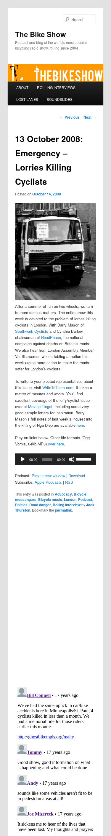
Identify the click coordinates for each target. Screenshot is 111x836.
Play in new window (48, 475)
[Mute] (72, 459)
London (70, 499)
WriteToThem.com (57, 387)
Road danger (40, 504)
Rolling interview (67, 504)
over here (56, 444)
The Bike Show (40, 34)
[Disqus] (55, 599)
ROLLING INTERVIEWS (56, 87)
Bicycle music (50, 499)
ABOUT (22, 87)
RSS (69, 482)
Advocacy (63, 494)
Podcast (85, 499)
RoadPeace (51, 337)
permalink (63, 510)
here (80, 425)
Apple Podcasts (48, 482)
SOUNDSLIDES (60, 99)
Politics (21, 504)
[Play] (23, 459)
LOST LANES (27, 99)
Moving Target (40, 406)
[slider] (84, 458)
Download (76, 475)
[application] (55, 459)
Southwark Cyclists (31, 331)
